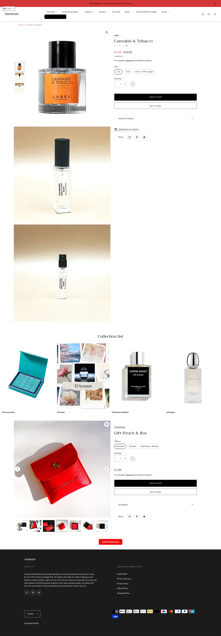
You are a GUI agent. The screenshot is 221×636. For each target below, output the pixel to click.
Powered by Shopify (31, 623)
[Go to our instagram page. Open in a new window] (32, 592)
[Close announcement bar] (215, 3)
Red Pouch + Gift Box (149, 446)
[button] (8, 8)
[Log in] (202, 14)
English (30, 614)
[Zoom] (106, 32)
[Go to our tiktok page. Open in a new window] (39, 592)
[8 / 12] (49, 526)
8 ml (128, 71)
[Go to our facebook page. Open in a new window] (26, 592)
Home (20, 25)
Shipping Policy (123, 593)
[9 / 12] (62, 526)
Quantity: (118, 79)
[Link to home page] (30, 560)
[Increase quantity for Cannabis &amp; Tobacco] (125, 84)
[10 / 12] (75, 526)
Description (123, 504)
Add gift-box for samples (128, 129)
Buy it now (155, 106)
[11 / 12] (89, 526)
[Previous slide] (17, 469)
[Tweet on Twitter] (144, 137)
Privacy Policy (122, 583)
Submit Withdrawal (110, 542)
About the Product (126, 118)
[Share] (129, 137)
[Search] (208, 14)
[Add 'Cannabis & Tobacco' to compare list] (132, 84)
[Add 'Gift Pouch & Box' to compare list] (132, 458)
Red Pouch (120, 446)
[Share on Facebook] (136, 137)
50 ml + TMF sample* (144, 71)
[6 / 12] (22, 526)
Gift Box (132, 446)
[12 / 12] (102, 526)
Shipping (129, 60)
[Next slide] (106, 469)
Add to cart (155, 97)
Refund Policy (122, 588)
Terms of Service (124, 579)
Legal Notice (122, 574)
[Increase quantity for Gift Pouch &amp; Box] (125, 459)
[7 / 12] (35, 526)
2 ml (118, 71)
